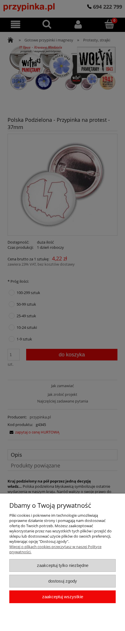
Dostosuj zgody (62, 581)
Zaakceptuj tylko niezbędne (62, 565)
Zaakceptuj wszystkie (62, 596)
